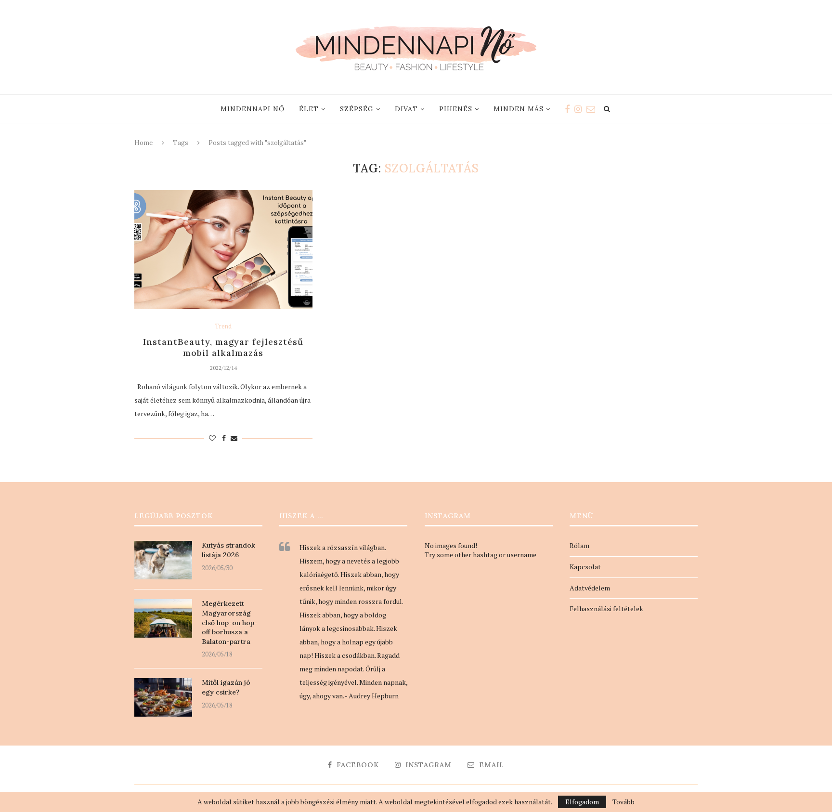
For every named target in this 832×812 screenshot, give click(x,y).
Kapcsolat (585, 566)
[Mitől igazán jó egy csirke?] (163, 697)
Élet (309, 109)
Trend (223, 326)
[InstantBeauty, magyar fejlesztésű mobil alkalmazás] (223, 249)
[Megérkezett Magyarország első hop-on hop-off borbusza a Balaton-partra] (163, 618)
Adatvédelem (590, 587)
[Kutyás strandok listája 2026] (163, 560)
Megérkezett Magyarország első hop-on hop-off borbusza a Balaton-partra (230, 622)
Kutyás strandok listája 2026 (228, 550)
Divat (406, 109)
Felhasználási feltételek (606, 608)
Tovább (623, 802)
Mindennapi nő (253, 109)
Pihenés (455, 109)
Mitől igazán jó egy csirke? (226, 687)
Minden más (519, 109)
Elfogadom (582, 801)
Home (143, 143)
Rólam (579, 545)
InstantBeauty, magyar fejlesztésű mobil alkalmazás (223, 347)
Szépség (357, 109)
